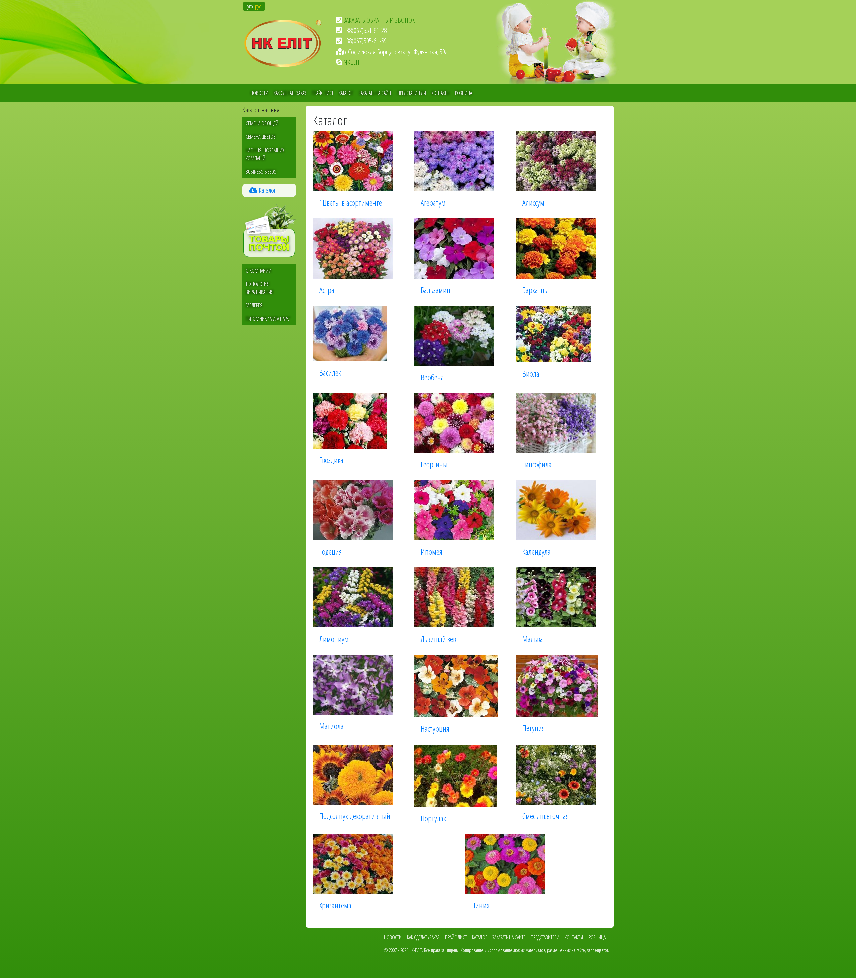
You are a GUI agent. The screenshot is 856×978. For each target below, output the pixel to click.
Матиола (331, 725)
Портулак (433, 818)
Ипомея (431, 551)
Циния (480, 905)
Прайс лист (322, 93)
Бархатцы (535, 289)
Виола (530, 373)
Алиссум (533, 202)
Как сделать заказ (290, 93)
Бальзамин (435, 289)
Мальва (532, 638)
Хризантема (335, 905)
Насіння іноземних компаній (265, 154)
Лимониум (334, 638)
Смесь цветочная (545, 815)
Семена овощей (262, 123)
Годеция (330, 551)
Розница (463, 93)
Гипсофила (537, 464)
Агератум (433, 202)
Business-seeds (261, 171)
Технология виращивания (259, 288)
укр (250, 6)
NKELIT (351, 62)
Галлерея (254, 305)
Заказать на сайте (375, 93)
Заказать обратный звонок (379, 20)
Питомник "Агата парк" (268, 318)
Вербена (432, 377)
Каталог (346, 93)
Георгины (434, 464)
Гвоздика (331, 459)
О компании (258, 270)
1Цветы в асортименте (350, 202)
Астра (326, 289)
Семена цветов (261, 136)
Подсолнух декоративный (354, 815)
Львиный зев (438, 638)
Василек (330, 372)
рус (258, 6)
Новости (259, 93)
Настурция (435, 728)
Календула (536, 551)
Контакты (440, 93)
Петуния (533, 728)
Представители (411, 93)
